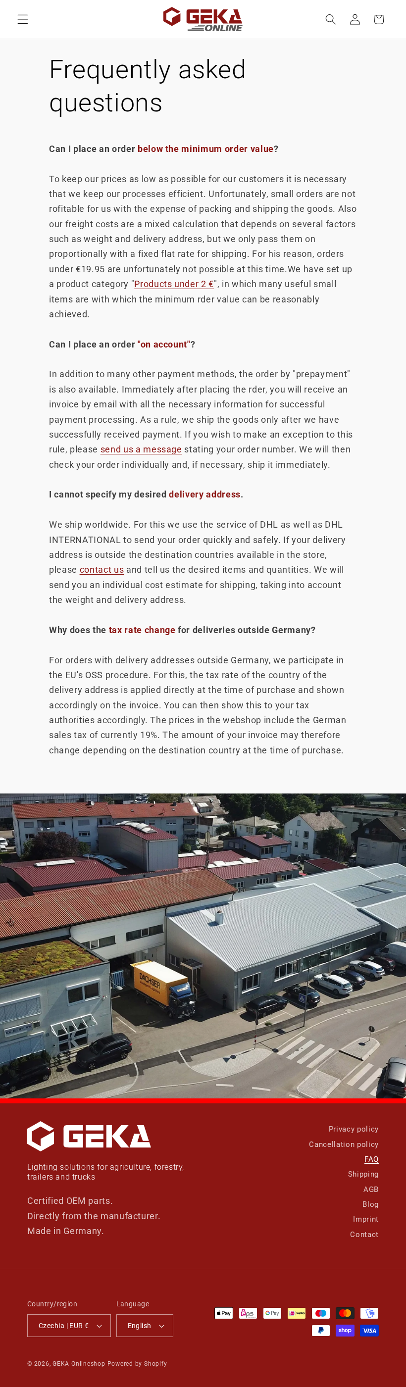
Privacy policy (354, 1129)
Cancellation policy (344, 1144)
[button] (23, 19)
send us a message (141, 449)
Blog (370, 1204)
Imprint (366, 1219)
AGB (371, 1189)
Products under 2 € (174, 284)
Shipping (363, 1174)
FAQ (371, 1159)
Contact (364, 1234)
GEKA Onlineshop (78, 1363)
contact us (102, 570)
